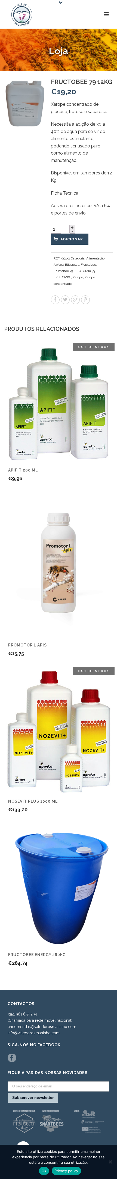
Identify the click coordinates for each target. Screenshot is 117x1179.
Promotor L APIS (27, 645)
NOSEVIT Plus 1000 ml (33, 801)
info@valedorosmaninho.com (34, 1033)
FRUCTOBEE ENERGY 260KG (37, 955)
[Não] (110, 1162)
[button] (34, 88)
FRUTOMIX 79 (85, 271)
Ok (44, 1171)
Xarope (78, 277)
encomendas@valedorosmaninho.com (42, 1026)
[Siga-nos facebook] (12, 1058)
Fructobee (88, 265)
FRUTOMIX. (62, 277)
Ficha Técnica (64, 193)
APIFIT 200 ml (23, 470)
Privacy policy (66, 1171)
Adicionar (71, 239)
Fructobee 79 (63, 271)
